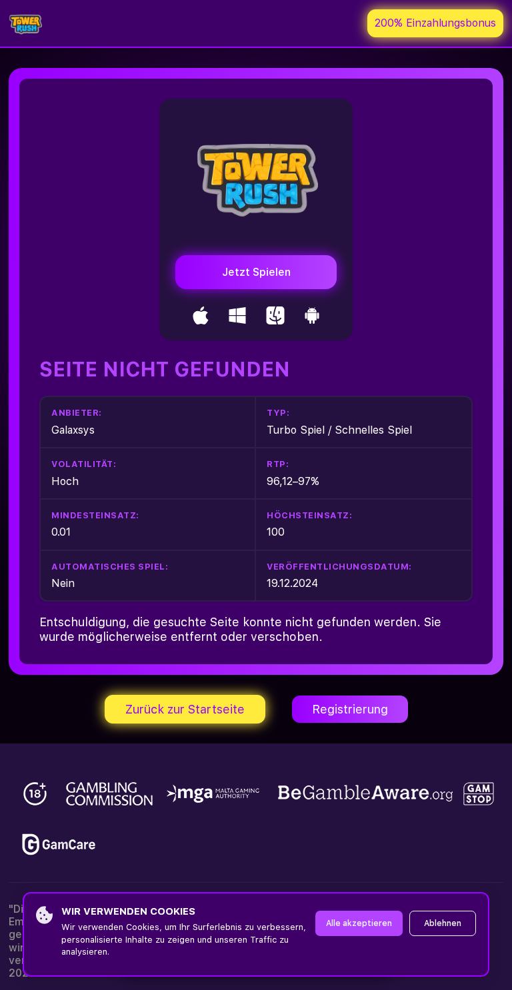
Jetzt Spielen (256, 272)
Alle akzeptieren (359, 923)
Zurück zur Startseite (185, 709)
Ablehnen (442, 923)
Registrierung (350, 709)
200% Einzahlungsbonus (435, 23)
